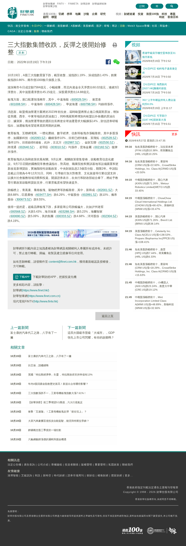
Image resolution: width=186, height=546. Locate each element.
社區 (154, 25)
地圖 (78, 13)
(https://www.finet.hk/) (35, 290)
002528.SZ (109, 137)
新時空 (47, 475)
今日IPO (36, 25)
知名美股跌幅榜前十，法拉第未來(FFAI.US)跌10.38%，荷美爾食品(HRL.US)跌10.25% (154, 150)
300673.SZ (23, 199)
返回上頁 (107, 316)
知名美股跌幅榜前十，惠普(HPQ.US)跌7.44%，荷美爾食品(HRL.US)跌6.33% (153, 253)
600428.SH (53, 104)
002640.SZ (26, 147)
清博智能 (13, 475)
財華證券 (85, 3)
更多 (174, 134)
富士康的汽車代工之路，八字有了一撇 (49, 356)
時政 (162, 17)
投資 (140, 13)
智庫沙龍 (50, 6)
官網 (61, 13)
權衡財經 (103, 475)
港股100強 (152, 13)
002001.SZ (105, 190)
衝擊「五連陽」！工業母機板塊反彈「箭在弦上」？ (57, 411)
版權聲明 (86, 464)
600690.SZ (18, 216)
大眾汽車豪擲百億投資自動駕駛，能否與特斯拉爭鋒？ (58, 420)
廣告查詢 (29, 464)
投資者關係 (71, 464)
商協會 (164, 25)
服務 (36, 31)
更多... (129, 475)
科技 (164, 13)
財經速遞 (129, 13)
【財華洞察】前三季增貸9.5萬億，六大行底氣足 (55, 402)
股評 (99, 25)
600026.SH (79, 99)
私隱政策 (113, 464)
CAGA (11, 31)
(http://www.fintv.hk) (45, 301)
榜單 (69, 13)
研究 (103, 13)
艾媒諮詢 (26, 475)
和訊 (37, 475)
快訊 (10, 25)
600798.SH (88, 104)
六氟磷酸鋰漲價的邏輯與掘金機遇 (47, 439)
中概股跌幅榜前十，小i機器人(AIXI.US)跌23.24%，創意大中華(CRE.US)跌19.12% (153, 286)
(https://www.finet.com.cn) (44, 295)
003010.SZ (58, 147)
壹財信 (91, 475)
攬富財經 (116, 475)
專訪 (114, 25)
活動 (122, 25)
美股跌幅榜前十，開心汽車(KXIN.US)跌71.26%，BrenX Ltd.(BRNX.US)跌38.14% (154, 220)
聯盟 (54, 17)
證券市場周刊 (76, 475)
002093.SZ (38, 137)
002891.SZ (89, 194)
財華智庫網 (49, 3)
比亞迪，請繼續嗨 (38, 365)
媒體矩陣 (99, 3)
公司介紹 (43, 464)
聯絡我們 (47, 31)
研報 (107, 25)
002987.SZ (71, 142)
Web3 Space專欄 (138, 25)
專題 (172, 13)
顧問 (45, 17)
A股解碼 (76, 25)
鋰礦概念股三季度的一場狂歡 (44, 430)
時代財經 (59, 475)
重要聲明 (100, 464)
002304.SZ (109, 216)
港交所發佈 (22, 25)
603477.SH (43, 194)
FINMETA (73, 3)
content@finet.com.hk (62, 261)
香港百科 (172, 17)
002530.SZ (106, 142)
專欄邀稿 (56, 464)
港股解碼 (62, 25)
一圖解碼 (49, 25)
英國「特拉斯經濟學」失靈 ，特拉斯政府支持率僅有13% (60, 374)
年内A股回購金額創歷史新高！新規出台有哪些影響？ (58, 383)
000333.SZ (63, 216)
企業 (94, 13)
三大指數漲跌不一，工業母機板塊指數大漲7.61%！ (57, 393)
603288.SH (66, 211)
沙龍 (86, 13)
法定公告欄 (24, 31)
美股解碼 (88, 25)
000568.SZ (18, 211)
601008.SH (18, 104)
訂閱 (142, 6)
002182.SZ (101, 147)
